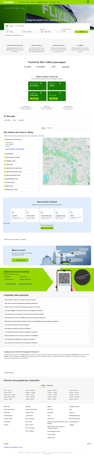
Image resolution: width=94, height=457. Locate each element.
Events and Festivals (31, 409)
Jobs (48, 415)
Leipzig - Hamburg (30, 390)
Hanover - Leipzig (73, 392)
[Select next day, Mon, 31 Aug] (59, 32)
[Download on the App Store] (18, 447)
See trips (53, 98)
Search (81, 31)
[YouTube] (88, 447)
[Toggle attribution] (88, 184)
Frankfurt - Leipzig (52, 394)
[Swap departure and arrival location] (23, 32)
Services (71, 412)
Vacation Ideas (30, 412)
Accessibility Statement (53, 452)
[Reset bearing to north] (88, 144)
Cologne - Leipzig (73, 394)
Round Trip (21, 26)
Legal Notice (44, 452)
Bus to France (29, 425)
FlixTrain (6, 425)
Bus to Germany (30, 418)
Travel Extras (29, 415)
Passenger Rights (36, 452)
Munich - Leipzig (52, 399)
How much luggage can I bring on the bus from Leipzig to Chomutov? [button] (24, 310)
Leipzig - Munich (30, 399)
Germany (16, 8)
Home (5, 8)
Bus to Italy (29, 421)
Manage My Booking (74, 415)
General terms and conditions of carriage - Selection (56, 427)
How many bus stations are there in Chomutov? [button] (18, 328)
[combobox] (15, 32)
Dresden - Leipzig (52, 392)
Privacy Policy (28, 452)
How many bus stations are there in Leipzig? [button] (17, 325)
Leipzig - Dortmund (74, 397)
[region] (66, 161)
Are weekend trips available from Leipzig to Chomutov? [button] (20, 339)
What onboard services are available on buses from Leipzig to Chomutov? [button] (25, 317)
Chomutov (50, 128)
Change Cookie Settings (67, 452)
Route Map (7, 412)
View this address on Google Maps (15, 149)
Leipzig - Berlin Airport (9, 397)
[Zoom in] (88, 139)
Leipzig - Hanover (73, 399)
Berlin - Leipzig (7, 390)
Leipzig (22, 8)
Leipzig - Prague (8, 399)
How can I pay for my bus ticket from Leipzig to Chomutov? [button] (21, 343)
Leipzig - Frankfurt (52, 390)
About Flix (50, 409)
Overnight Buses (8, 415)
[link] (47, 255)
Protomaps (78, 183)
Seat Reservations (74, 421)
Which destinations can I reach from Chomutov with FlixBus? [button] (21, 335)
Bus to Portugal (30, 428)
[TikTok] (89, 447)
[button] (22, 139)
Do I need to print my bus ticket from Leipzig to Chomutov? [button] (21, 332)
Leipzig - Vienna (73, 390)
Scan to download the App (64, 285)
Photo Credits (51, 434)
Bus (10, 8)
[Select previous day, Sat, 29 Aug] (56, 32)
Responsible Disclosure (53, 431)
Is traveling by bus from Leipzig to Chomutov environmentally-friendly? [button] (24, 314)
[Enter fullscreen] (88, 147)
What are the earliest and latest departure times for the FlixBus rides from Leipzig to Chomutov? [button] (32, 321)
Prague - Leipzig (30, 394)
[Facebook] (87, 447)
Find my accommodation (14, 35)
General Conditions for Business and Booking (57, 422)
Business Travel (8, 418)
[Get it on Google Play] (9, 447)
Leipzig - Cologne (52, 397)
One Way (11, 26)
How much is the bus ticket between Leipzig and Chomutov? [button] (21, 303)
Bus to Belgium (30, 431)
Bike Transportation (74, 418)
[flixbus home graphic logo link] (8, 2)
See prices (34, 98)
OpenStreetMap (84, 183)
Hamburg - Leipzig (30, 392)
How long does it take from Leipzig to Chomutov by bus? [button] (20, 299)
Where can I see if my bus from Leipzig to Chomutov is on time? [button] (22, 307)
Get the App (7, 421)
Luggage (71, 425)
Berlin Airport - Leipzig (9, 394)
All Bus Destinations (9, 409)
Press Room (50, 418)
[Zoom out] (88, 142)
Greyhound (50, 412)
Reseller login (51, 437)
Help (70, 409)
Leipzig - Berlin (7, 392)
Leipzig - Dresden (30, 397)
